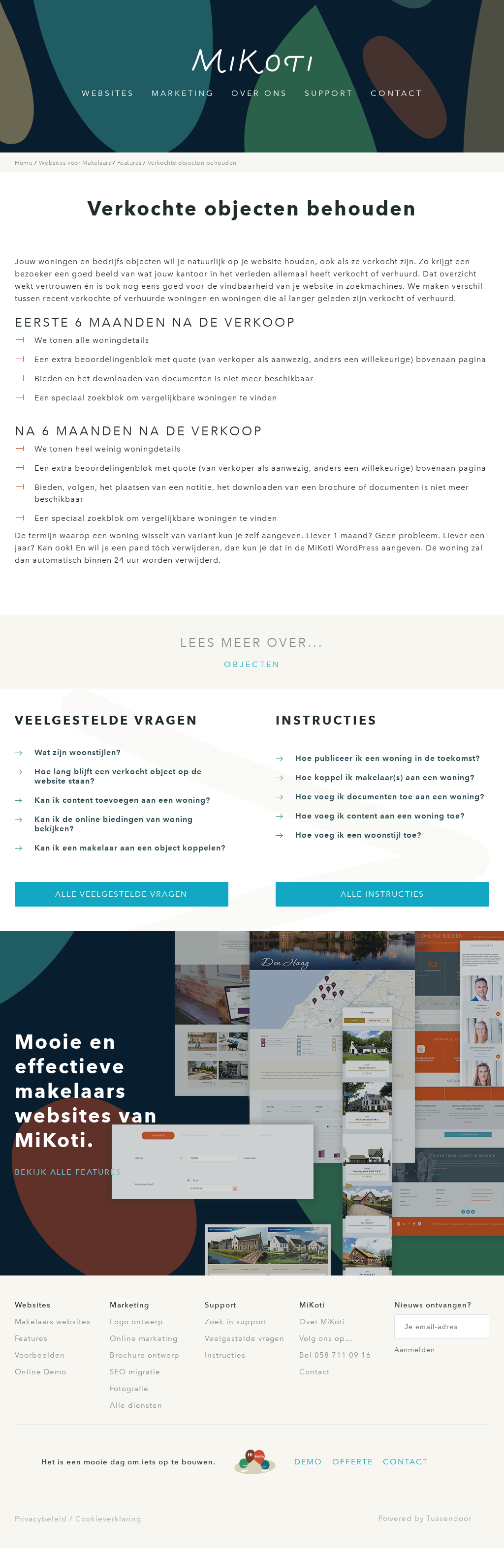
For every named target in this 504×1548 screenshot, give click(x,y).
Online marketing (144, 1338)
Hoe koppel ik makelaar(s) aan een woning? (384, 777)
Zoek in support (236, 1321)
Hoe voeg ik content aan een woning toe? (380, 815)
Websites (108, 93)
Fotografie (129, 1388)
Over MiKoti (322, 1321)
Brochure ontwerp (145, 1355)
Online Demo (40, 1371)
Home (24, 162)
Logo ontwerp (136, 1321)
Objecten (252, 664)
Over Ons (259, 93)
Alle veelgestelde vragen (121, 894)
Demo (308, 1461)
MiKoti (312, 1305)
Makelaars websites (53, 1321)
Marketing (183, 93)
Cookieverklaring (108, 1519)
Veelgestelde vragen (244, 1338)
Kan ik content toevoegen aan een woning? (122, 800)
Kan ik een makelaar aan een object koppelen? (129, 847)
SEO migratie (135, 1371)
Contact (397, 93)
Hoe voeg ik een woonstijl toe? (358, 835)
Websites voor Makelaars (76, 162)
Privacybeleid (41, 1519)
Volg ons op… (326, 1338)
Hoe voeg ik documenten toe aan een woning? (389, 796)
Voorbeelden (40, 1355)
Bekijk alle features (68, 1172)
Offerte (352, 1461)
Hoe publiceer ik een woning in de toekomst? (387, 758)
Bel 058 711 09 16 (335, 1355)
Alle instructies (382, 894)
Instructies (225, 1355)
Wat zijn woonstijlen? (77, 752)
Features (130, 162)
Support (329, 93)
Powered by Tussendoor (425, 1518)
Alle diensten (136, 1405)
